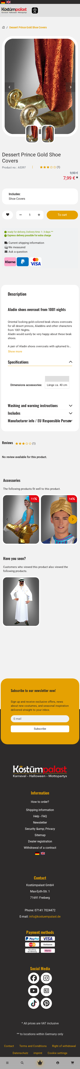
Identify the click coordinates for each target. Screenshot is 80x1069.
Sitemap (40, 835)
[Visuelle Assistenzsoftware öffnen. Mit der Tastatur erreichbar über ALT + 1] (32, 10)
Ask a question (17, 251)
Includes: (14, 194)
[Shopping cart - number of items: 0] (72, 1062)
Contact (9, 1046)
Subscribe (40, 728)
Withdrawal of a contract (40, 847)
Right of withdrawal (64, 1046)
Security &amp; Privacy (40, 829)
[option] (40, 86)
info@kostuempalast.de (44, 916)
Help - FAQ (40, 816)
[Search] (22, 1062)
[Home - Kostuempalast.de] (40, 771)
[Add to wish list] (7, 215)
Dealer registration (40, 841)
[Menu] (7, 1062)
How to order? (40, 802)
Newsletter (40, 822)
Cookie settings (57, 1053)
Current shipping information (26, 243)
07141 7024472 (45, 910)
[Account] (57, 1062)
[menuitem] (3, 2)
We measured (16, 247)
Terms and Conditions (33, 1046)
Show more (15, 351)
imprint (37, 1053)
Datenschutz (20, 1053)
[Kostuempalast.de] (15, 10)
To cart (62, 215)
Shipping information (40, 810)
